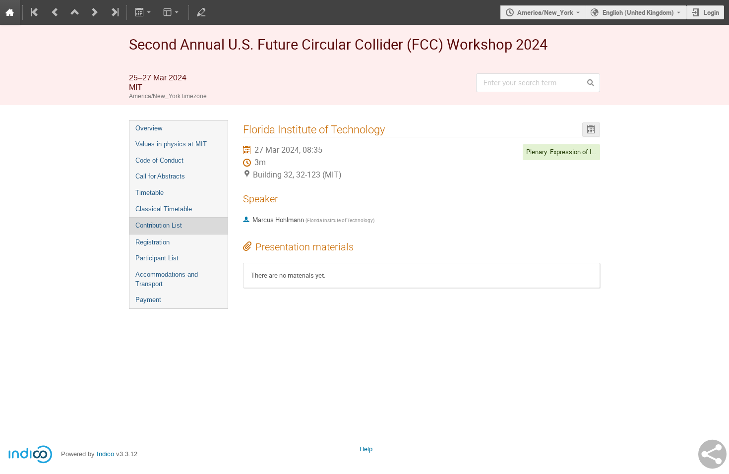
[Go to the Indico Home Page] (10, 12)
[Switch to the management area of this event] (201, 12)
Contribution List (158, 225)
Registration (152, 242)
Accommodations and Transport (166, 279)
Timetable (149, 192)
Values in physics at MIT (171, 144)
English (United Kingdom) (638, 12)
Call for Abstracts (160, 176)
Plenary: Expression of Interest (568, 151)
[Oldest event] (35, 12)
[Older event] (55, 12)
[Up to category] (75, 12)
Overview (148, 128)
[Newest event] (114, 12)
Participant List (157, 258)
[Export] (143, 12)
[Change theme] (172, 12)
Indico (105, 454)
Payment (148, 299)
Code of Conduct (159, 160)
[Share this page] (712, 454)
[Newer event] (95, 12)
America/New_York (545, 12)
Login (711, 12)
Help (366, 449)
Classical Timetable (163, 209)
